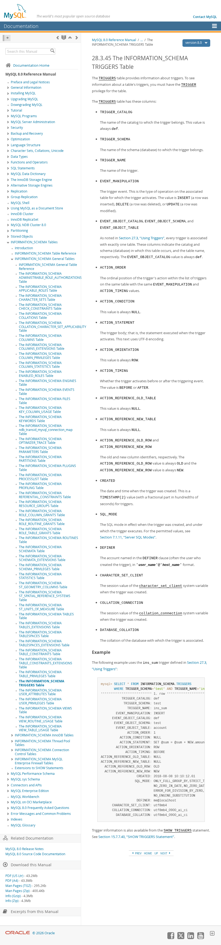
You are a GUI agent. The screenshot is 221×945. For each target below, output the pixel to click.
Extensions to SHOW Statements (39, 768)
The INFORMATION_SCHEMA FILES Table (44, 401)
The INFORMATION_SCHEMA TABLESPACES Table (40, 634)
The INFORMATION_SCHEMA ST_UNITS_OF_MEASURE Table (41, 607)
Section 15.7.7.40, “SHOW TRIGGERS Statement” (136, 836)
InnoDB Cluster (22, 214)
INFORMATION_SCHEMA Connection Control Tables (42, 752)
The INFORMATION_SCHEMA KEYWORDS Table (40, 419)
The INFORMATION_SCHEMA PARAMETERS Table (40, 449)
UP (156, 853)
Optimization (20, 139)
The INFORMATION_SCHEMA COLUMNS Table (40, 337)
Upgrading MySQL (24, 99)
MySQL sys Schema (25, 779)
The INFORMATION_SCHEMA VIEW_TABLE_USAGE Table (40, 728)
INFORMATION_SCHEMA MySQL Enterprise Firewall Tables (39, 761)
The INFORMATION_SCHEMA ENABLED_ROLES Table (40, 373)
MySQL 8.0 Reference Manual (114, 40)
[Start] (63, 37)
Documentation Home (31, 65)
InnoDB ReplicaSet (24, 219)
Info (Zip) (12, 901)
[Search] (52, 51)
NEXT (164, 853)
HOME (148, 853)
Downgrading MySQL (26, 104)
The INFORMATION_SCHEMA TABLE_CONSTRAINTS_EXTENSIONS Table (45, 663)
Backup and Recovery (27, 133)
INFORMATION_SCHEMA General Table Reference (48, 266)
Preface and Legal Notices (30, 82)
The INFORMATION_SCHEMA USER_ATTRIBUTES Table (40, 692)
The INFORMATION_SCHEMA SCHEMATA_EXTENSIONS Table (42, 558)
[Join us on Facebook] (170, 938)
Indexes (16, 819)
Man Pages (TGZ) (18, 886)
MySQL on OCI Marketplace (31, 802)
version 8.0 (194, 43)
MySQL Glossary (23, 825)
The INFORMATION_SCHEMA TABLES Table (46, 616)
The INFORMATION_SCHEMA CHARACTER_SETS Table (40, 297)
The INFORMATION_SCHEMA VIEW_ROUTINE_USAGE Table (41, 719)
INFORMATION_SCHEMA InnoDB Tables (44, 735)
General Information (26, 87)
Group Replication (24, 197)
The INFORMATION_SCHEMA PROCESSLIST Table (40, 477)
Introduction (24, 248)
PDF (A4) (11, 881)
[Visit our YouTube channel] (200, 938)
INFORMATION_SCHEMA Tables (34, 242)
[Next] (77, 37)
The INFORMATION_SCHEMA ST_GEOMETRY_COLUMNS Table (43, 585)
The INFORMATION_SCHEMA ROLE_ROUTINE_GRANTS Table (42, 522)
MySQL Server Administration (33, 122)
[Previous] (57, 37)
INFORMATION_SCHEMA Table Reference (45, 253)
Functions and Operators (29, 162)
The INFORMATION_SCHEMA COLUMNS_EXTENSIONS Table (41, 347)
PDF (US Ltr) (14, 876)
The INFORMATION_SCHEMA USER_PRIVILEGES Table (40, 701)
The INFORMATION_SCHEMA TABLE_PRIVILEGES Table (40, 674)
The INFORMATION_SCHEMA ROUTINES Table (48, 540)
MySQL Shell (20, 203)
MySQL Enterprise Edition (30, 791)
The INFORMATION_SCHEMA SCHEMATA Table (40, 549)
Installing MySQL (23, 93)
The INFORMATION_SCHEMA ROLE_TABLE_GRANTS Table (40, 531)
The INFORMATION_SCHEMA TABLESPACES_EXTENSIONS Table (44, 643)
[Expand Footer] (212, 934)
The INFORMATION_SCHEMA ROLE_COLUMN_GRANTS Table (42, 513)
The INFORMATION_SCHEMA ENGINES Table (47, 383)
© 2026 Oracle (43, 933)
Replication (19, 191)
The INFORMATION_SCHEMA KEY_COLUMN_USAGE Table (40, 409)
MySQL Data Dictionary (28, 174)
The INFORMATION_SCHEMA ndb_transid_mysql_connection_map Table (45, 429)
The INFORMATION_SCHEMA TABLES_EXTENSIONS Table (40, 625)
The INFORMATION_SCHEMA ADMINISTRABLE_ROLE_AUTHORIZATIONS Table (50, 277)
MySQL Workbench (25, 796)
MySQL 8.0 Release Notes (24, 849)
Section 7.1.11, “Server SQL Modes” (128, 537)
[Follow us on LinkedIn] (190, 938)
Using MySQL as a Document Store (37, 208)
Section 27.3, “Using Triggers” (141, 238)
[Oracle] (17, 933)
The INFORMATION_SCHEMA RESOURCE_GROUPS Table (40, 504)
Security (17, 127)
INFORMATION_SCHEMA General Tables (45, 258)
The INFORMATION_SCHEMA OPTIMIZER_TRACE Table (40, 441)
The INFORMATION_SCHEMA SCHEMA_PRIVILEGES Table (40, 567)
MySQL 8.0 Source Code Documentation (35, 854)
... (141, 40)
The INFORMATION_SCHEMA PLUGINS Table (47, 467)
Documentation (21, 26)
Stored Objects (22, 236)
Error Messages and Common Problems (41, 813)
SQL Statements (23, 168)
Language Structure (25, 145)
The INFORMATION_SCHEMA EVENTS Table (46, 391)
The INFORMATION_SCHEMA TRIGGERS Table (41, 683)
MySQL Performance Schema (33, 773)
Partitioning (19, 230)
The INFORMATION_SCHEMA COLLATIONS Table (40, 315)
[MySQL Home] (15, 11)
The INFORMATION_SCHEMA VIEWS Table (45, 710)
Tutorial (16, 110)
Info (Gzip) (13, 896)
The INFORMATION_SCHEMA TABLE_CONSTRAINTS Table (40, 652)
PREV (137, 853)
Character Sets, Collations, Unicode (37, 150)
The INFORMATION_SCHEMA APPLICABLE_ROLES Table (40, 288)
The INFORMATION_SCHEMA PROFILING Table (40, 486)
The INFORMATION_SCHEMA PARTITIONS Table (40, 459)
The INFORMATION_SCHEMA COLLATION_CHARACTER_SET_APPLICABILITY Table (52, 326)
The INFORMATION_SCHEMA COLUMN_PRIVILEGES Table (40, 355)
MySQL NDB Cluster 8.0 (28, 225)
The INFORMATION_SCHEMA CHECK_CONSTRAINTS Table (40, 306)
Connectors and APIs (26, 785)
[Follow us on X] (180, 938)
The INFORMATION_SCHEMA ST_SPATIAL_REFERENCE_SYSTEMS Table (44, 596)
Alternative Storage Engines (32, 185)
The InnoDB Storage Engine (31, 179)
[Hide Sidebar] (7, 38)
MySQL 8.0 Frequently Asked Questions (40, 807)
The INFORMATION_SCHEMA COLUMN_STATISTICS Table (40, 365)
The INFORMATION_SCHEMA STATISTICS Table (40, 576)
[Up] (70, 37)
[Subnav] (8, 87)
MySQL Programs (24, 116)
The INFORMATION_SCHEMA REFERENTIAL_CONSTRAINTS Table (45, 495)
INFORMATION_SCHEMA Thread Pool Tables (42, 743)
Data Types (19, 156)
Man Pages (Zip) (17, 891)
